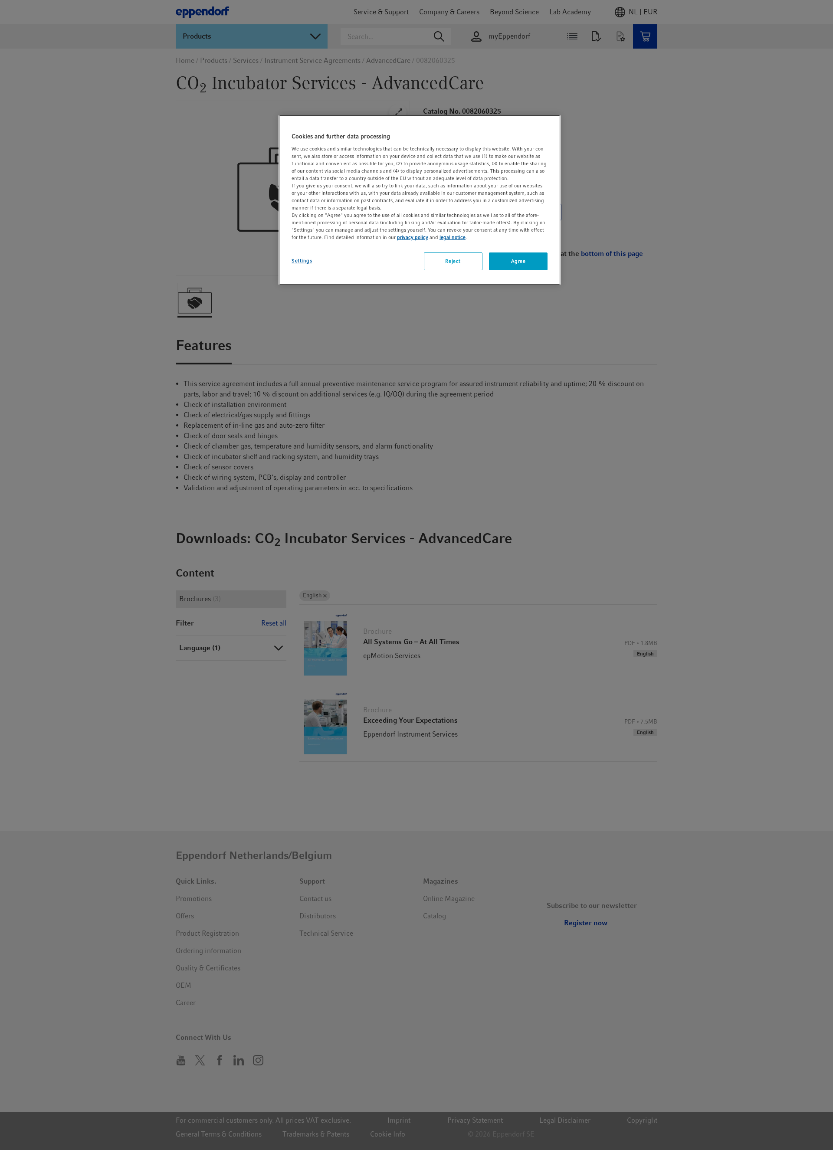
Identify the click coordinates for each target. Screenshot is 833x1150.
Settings (302, 261)
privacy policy (412, 237)
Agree (518, 261)
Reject (452, 261)
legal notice (452, 237)
